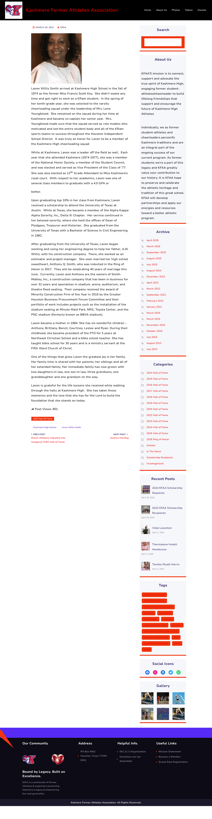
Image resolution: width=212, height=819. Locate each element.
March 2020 (153, 313)
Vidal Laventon (162, 528)
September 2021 (156, 294)
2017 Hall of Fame (157, 391)
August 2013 (154, 343)
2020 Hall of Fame (157, 409)
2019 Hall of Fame (157, 403)
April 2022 (152, 282)
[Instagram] (155, 672)
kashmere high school (44, 427)
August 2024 (154, 270)
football (167, 619)
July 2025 (152, 264)
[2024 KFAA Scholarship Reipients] (145, 490)
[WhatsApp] (178, 672)
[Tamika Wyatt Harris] (145, 567)
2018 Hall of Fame (157, 397)
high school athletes (155, 625)
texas (177, 643)
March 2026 (153, 246)
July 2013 (152, 349)
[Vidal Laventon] (145, 530)
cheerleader (150, 619)
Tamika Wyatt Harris (165, 564)
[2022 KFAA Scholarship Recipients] (145, 510)
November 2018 (156, 325)
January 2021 (154, 306)
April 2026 (152, 240)
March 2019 (153, 319)
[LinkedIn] (163, 672)
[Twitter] (171, 672)
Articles (151, 445)
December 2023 (156, 276)
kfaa (176, 637)
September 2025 (156, 252)
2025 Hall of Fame (157, 433)
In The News (154, 451)
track (147, 649)
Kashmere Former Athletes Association (72, 10)
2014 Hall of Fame (157, 372)
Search (174, 42)
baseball (148, 613)
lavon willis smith (71, 427)
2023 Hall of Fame (157, 421)
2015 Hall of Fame (157, 378)
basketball (165, 613)
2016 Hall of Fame (157, 385)
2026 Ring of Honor (158, 439)
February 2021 (155, 300)
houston (176, 625)
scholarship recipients (156, 643)
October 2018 (154, 331)
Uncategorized (155, 463)
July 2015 (152, 337)
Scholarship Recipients (160, 457)
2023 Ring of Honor (154, 594)
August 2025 (154, 258)
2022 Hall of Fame (42, 418)
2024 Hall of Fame (157, 427)
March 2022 (153, 288)
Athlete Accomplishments (158, 606)
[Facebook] (147, 672)
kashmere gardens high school (160, 631)
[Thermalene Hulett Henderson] (145, 547)
